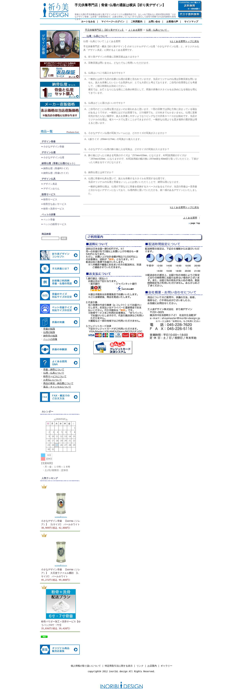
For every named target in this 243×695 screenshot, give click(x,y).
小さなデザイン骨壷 (53, 146)
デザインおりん (51, 188)
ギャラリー (166, 665)
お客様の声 (172, 21)
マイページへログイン (112, 21)
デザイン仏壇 (49, 152)
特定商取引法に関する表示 (119, 665)
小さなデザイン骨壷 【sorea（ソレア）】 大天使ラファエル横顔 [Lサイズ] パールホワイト (60, 573)
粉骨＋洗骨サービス (53, 208)
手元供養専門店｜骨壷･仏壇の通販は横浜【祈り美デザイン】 (120, 5)
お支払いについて (52, 379)
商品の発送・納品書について (58, 383)
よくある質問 (135, 30)
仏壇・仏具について (53, 373)
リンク (140, 665)
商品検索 (46, 234)
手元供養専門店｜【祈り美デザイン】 (104, 30)
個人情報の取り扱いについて (86, 665)
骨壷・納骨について (53, 369)
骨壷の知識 (49, 328)
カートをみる (88, 21)
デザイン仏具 (49, 178)
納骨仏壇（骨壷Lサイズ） (56, 173)
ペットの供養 (49, 214)
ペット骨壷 (49, 219)
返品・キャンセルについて (57, 386)
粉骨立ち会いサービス (54, 204)
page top (195, 223)
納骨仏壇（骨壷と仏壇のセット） (59, 163)
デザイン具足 (50, 184)
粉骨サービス (49, 194)
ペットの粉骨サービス (54, 224)
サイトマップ (191, 21)
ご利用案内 (136, 21)
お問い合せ (154, 21)
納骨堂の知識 (50, 335)
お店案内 (152, 665)
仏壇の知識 (49, 332)
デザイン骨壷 (49, 141)
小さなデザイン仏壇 (53, 157)
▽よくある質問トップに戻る (184, 41)
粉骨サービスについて (54, 376)
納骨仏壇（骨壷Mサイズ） (56, 168)
